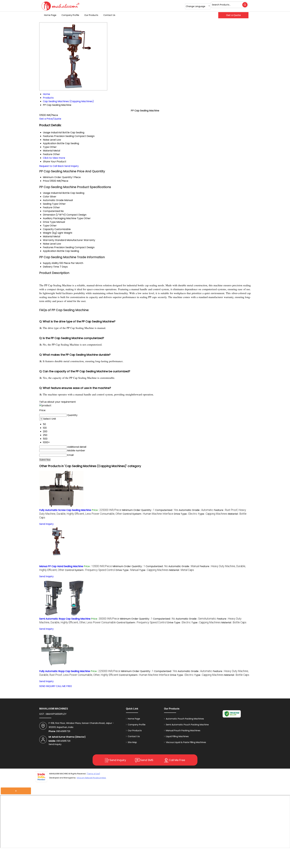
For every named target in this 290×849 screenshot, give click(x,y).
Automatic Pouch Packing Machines (185, 718)
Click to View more (54, 158)
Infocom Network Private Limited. (91, 777)
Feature (47, 207)
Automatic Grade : (196, 510)
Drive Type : (185, 514)
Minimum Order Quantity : (138, 510)
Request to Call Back (51, 166)
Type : (212, 514)
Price (46, 181)
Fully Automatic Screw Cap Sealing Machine (65, 510)
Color (46, 196)
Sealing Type (50, 204)
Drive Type (49, 222)
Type (46, 225)
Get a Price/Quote (50, 118)
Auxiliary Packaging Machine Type (63, 218)
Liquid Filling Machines (177, 736)
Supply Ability (51, 263)
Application (49, 251)
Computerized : (166, 510)
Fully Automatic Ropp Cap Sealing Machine (64, 671)
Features (48, 247)
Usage (46, 193)
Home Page (50, 15)
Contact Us (109, 15)
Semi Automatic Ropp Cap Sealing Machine (64, 618)
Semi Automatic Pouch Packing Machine (187, 724)
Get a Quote (233, 15)
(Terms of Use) (93, 773)
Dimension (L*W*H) (54, 214)
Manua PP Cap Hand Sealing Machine (61, 566)
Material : (181, 570)
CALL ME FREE (64, 686)
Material (48, 236)
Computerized (51, 211)
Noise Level (49, 243)
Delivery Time (51, 266)
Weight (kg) (50, 233)
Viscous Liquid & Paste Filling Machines (186, 742)
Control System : (148, 514)
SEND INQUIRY (47, 686)
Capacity (48, 229)
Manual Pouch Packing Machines (183, 730)
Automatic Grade (53, 200)
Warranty (48, 240)
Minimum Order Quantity (57, 177)
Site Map (132, 742)
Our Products (91, 15)
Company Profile (70, 15)
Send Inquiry (71, 166)
